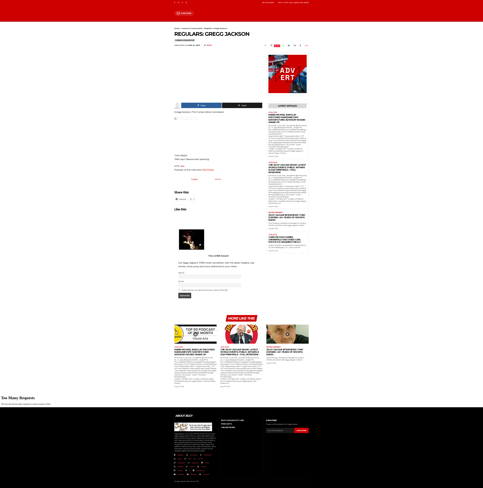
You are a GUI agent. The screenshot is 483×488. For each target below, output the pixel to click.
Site (182, 166)
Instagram (181, 463)
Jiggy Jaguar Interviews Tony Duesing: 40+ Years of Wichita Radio (286, 217)
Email (181, 281)
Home (177, 28)
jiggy (209, 45)
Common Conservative (192, 28)
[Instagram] (178, 2)
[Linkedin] (288, 45)
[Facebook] (174, 2)
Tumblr (203, 467)
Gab (189, 459)
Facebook (207, 455)
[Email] (294, 45)
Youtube (180, 474)
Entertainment (275, 212)
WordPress (200, 470)
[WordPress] (193, 470)
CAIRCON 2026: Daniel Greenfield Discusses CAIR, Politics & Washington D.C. (284, 239)
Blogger (180, 455)
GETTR (200, 459)
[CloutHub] (187, 455)
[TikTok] (182, 2)
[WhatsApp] (283, 45)
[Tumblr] (300, 45)
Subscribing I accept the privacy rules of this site (204, 290)
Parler (207, 463)
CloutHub (193, 455)
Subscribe (301, 430)
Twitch (180, 470)
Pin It (218, 179)
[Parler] (202, 463)
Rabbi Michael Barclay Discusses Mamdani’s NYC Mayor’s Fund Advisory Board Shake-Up (286, 118)
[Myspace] (188, 463)
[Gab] (185, 459)
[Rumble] (174, 466)
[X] (186, 2)
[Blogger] (174, 455)
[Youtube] (174, 474)
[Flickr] (174, 459)
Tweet (194, 179)
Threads (206, 474)
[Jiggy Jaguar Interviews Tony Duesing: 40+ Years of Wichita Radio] (287, 334)
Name (181, 273)
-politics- (272, 112)
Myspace (195, 463)
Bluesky (194, 474)
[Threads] (200, 474)
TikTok (192, 467)
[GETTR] (194, 459)
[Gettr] (306, 45)
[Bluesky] (187, 474)
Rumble (180, 467)
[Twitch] (174, 470)
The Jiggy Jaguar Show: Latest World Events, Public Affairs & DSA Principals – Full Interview (287, 169)
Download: (208, 170)
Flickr (179, 459)
